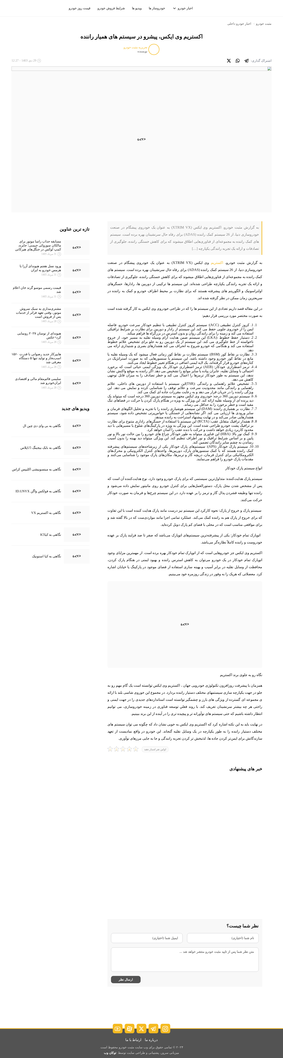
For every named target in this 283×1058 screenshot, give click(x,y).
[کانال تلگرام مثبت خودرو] (153, 1028)
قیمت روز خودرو (79, 8)
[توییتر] (228, 60)
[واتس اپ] (237, 60)
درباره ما (151, 1040)
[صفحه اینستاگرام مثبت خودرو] (165, 1028)
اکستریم (217, 263)
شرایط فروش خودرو (111, 8)
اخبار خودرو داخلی (239, 23)
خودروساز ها (157, 8)
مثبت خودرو (264, 23)
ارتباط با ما (133, 1040)
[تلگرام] (246, 60)
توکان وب (110, 1052)
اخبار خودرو (185, 8)
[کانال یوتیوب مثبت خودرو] (117, 1028)
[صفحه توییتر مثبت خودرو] (141, 1028)
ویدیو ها (137, 8)
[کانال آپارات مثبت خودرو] (129, 1028)
